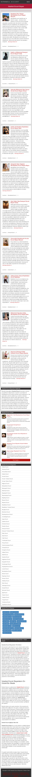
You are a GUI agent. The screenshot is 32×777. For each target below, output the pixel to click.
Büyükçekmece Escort (7, 514)
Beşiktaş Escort (5, 497)
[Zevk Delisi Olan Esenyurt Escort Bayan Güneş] (6, 205)
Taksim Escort (5, 595)
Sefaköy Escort (5, 580)
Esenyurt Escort (6, 528)
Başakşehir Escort (6, 493)
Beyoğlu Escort (5, 509)
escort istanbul (6, 621)
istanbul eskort (13, 621)
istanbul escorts (6, 612)
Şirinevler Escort (6, 590)
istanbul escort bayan (17, 616)
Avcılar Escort (5, 476)
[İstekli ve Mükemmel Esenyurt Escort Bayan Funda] (6, 56)
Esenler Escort (5, 526)
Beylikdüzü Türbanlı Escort (8, 507)
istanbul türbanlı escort (19, 614)
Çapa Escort (5, 519)
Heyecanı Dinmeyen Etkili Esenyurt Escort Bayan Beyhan (19, 352)
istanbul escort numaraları (8, 614)
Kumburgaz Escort (6, 564)
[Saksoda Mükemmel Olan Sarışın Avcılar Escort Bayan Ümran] (6, 93)
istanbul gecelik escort (21, 621)
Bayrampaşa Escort (6, 495)
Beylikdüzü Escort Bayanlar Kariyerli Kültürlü (17, 443)
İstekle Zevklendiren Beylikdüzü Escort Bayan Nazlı (19, 127)
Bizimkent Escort (6, 512)
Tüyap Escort (5, 599)
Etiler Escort (5, 533)
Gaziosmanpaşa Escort (7, 545)
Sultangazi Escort (6, 585)
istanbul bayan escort (19, 628)
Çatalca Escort (5, 521)
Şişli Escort (4, 592)
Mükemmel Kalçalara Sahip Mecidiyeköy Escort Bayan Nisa (19, 313)
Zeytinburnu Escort (6, 604)
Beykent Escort (5, 502)
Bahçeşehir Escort (6, 488)
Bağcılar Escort (5, 483)
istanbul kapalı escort (7, 616)
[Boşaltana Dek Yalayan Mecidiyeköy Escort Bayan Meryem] (6, 17)
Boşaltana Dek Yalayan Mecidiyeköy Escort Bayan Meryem (18, 15)
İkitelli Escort (5, 554)
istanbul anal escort (14, 612)
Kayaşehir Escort (6, 561)
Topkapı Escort (5, 597)
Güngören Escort (6, 550)
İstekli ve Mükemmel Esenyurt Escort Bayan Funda (19, 53)
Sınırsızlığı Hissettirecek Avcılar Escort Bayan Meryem (20, 239)
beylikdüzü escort (9, 734)
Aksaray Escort (5, 469)
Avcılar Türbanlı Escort (7, 478)
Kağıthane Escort (6, 559)
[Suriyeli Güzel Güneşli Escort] (4, 426)
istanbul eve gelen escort (18, 619)
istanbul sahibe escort (17, 630)
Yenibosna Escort (6, 602)
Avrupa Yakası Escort (7, 481)
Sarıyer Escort (5, 578)
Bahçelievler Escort (6, 485)
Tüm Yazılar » (16, 460)
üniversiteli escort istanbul (15, 623)
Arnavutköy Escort (6, 471)
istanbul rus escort (16, 625)
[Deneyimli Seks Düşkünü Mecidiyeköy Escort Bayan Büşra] (6, 167)
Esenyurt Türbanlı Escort (8, 531)
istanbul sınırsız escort (7, 619)
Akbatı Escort (5, 467)
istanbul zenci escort (7, 632)
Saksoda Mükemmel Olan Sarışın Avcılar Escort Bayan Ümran (20, 90)
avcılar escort (15, 773)
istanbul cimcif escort (7, 630)
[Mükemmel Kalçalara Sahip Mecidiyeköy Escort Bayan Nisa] (6, 316)
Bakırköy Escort (5, 490)
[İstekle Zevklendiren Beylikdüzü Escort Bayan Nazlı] (6, 130)
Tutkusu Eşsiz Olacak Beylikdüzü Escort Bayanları (20, 276)
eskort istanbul (6, 623)
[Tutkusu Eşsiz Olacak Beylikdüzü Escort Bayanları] (6, 279)
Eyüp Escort (5, 535)
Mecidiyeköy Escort (6, 571)
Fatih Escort (5, 538)
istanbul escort (7, 773)
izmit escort (23, 774)
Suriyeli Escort (5, 587)
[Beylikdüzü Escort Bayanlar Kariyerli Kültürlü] (4, 445)
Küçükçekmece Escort (7, 566)
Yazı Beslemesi (15, 774)
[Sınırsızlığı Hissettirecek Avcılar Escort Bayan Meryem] (6, 242)
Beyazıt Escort (5, 500)
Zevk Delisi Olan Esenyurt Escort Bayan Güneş (20, 202)
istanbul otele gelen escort (8, 628)
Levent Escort (5, 568)
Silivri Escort (5, 583)
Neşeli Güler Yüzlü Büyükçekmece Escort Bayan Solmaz (18, 415)
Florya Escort (5, 542)
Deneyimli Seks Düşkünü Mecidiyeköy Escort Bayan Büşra (20, 164)
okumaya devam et (12, 41)
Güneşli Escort (5, 547)
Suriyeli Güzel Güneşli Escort (14, 424)
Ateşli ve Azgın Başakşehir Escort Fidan (16, 451)
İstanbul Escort (5, 557)
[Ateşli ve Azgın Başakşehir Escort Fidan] (4, 452)
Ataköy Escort (5, 474)
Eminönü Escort (6, 523)
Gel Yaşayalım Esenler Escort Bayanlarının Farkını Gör (17, 434)
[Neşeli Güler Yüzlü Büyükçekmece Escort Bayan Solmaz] (4, 416)
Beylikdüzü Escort (6, 504)
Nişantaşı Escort (6, 576)
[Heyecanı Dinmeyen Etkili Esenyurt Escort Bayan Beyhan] (6, 355)
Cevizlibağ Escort (6, 516)
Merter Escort (5, 573)
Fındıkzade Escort (6, 540)
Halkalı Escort (5, 552)
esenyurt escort (20, 732)
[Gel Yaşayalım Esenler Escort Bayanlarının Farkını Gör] (4, 435)
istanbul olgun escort (7, 625)
